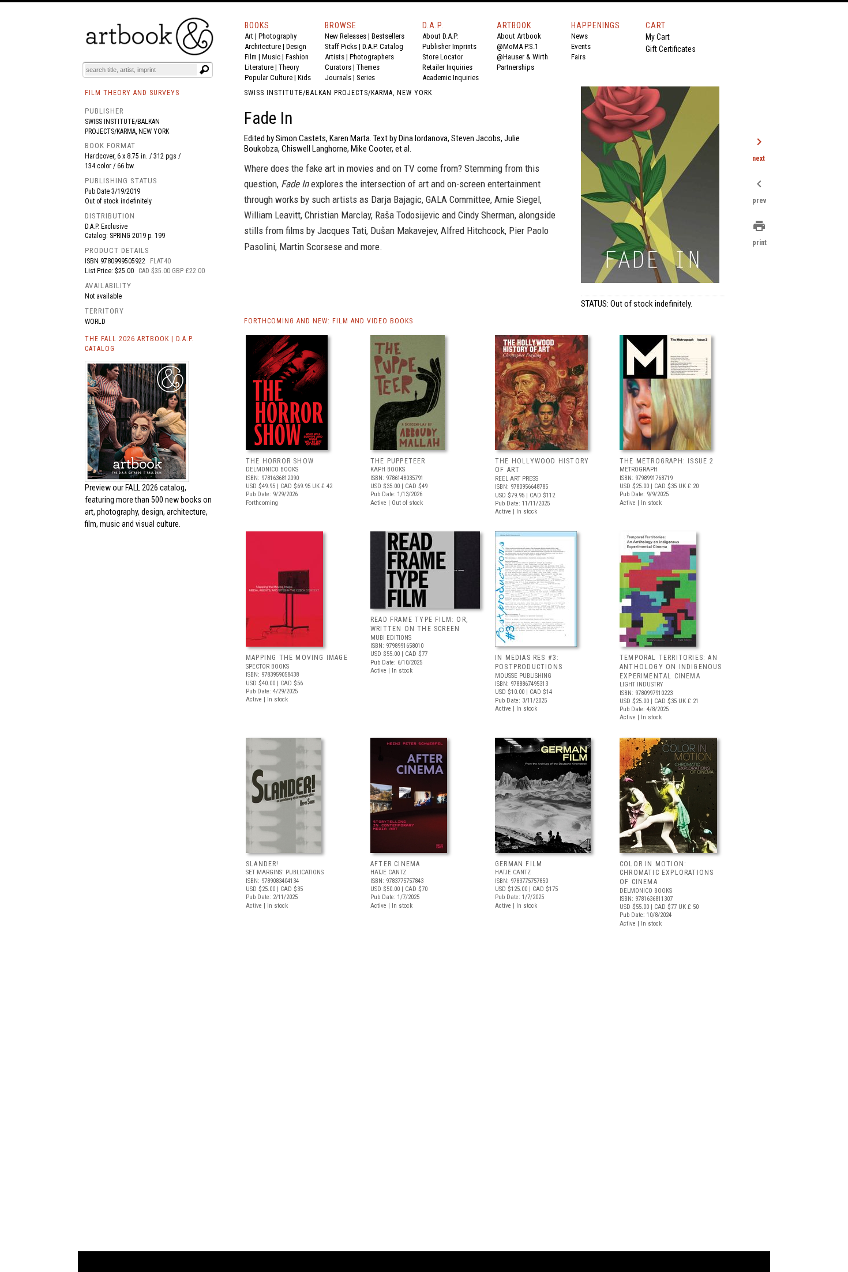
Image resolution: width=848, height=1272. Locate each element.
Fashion (297, 56)
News (579, 36)
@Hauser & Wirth (522, 56)
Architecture (263, 46)
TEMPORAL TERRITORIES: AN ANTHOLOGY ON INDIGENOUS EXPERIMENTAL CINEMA (671, 667)
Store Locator (442, 56)
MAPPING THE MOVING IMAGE (297, 658)
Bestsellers (388, 36)
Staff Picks (341, 46)
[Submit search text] (204, 70)
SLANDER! (262, 864)
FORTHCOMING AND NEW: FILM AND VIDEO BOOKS (328, 321)
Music (271, 56)
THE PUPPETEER (398, 461)
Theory (289, 67)
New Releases (345, 36)
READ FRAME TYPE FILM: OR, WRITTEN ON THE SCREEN (419, 624)
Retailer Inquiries (447, 67)
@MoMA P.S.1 (517, 46)
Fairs (578, 56)
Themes (368, 67)
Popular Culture (268, 77)
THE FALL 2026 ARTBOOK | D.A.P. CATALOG (139, 344)
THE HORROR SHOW (280, 461)
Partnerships (515, 67)
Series (366, 77)
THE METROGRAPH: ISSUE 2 (667, 461)
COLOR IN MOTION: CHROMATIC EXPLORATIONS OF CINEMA (667, 873)
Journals (338, 77)
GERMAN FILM (518, 864)
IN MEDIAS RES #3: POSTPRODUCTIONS (528, 662)
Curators (338, 67)
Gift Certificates (671, 49)
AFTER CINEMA (395, 864)
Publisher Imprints (449, 46)
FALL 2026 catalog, (155, 487)
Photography (277, 36)
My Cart (658, 36)
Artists (334, 56)
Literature (259, 67)
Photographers (372, 56)
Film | (253, 56)
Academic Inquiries (450, 77)
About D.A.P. (440, 36)
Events (581, 46)
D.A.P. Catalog (382, 46)
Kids (304, 77)
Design (296, 46)
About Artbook (519, 36)
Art (249, 36)
